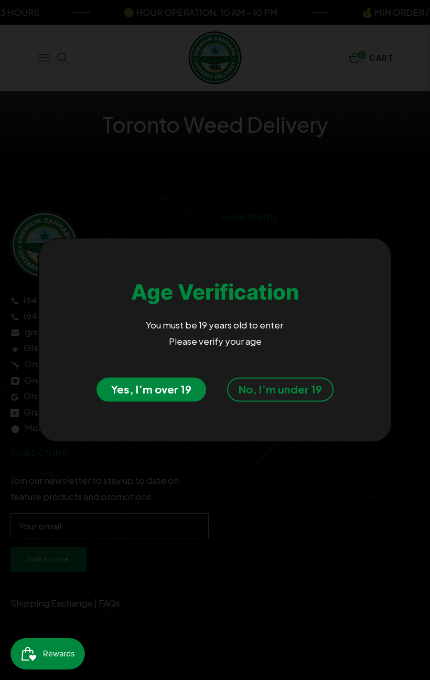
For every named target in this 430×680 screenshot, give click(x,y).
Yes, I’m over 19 (151, 389)
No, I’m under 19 (280, 389)
